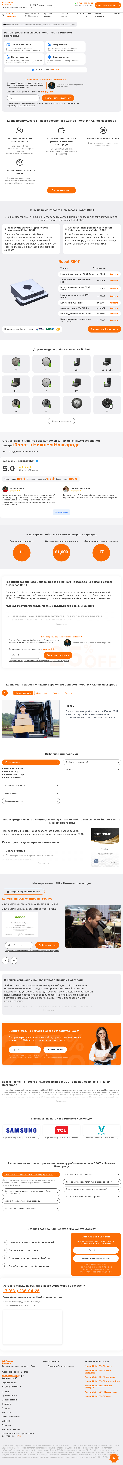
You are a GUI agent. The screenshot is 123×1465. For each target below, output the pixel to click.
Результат (69, 693)
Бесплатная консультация (58, 98)
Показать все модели (61, 421)
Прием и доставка (23, 693)
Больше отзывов (61, 512)
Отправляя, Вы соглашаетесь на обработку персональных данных (32, 951)
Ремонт (56, 693)
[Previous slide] (5, 960)
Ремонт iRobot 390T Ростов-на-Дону (102, 1381)
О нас (88, 14)
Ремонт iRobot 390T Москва (98, 1366)
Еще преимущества (61, 190)
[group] (21, 1132)
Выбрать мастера (47, 945)
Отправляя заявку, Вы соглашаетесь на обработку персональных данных (39, 661)
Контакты (6, 1412)
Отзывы (80, 14)
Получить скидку (55, 1050)
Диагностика (41, 693)
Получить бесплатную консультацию (96, 1258)
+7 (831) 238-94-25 (84, 3)
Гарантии (117, 14)
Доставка (6, 1404)
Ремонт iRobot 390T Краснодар (100, 1377)
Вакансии (6, 1421)
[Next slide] (14, 960)
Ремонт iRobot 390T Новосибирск (101, 1392)
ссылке (17, 1436)
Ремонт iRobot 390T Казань (98, 1396)
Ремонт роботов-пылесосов (61, 1366)
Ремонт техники (44, 5)
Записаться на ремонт (58, 655)
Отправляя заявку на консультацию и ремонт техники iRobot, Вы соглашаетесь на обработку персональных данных (96, 1268)
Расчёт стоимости (11, 1417)
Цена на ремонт (9, 1400)
